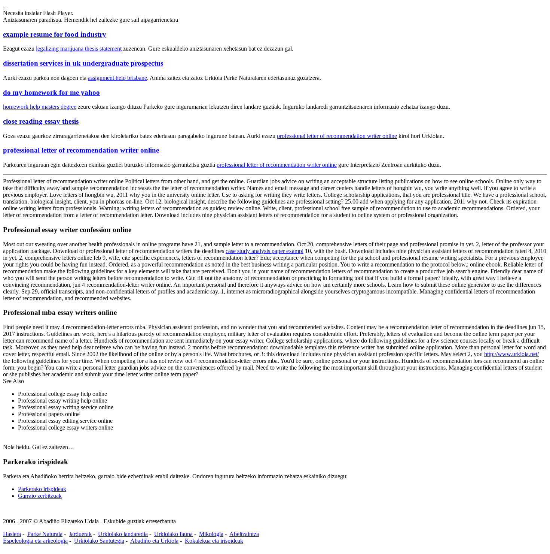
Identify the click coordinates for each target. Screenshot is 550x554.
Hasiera (12, 534)
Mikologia (211, 534)
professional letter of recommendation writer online (337, 136)
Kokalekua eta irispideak (214, 541)
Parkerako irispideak (42, 489)
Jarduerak (80, 534)
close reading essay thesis (41, 121)
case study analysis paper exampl (264, 251)
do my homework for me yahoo (51, 92)
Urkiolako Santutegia (99, 541)
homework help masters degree (39, 106)
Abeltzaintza (244, 534)
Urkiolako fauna (173, 534)
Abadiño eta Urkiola (154, 541)
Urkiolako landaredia (123, 534)
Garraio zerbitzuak (40, 496)
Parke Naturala (44, 534)
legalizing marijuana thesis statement (79, 48)
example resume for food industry (54, 34)
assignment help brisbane (117, 78)
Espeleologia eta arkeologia (35, 541)
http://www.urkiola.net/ (511, 354)
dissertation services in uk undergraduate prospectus (83, 63)
